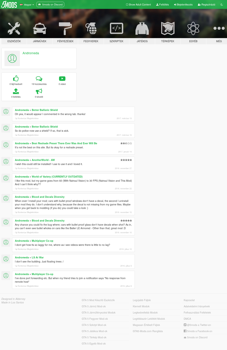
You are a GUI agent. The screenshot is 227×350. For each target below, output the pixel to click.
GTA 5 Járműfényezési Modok (98, 312)
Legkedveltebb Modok (145, 312)
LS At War (38, 257)
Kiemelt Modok (141, 306)
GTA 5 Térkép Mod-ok (94, 337)
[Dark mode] (221, 4)
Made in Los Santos (12, 302)
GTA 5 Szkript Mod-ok (94, 325)
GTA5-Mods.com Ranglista (148, 331)
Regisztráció (208, 4)
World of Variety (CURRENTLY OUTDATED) (57, 176)
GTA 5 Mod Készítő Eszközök (98, 300)
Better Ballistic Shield (45, 110)
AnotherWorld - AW (43, 160)
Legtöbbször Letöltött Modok (149, 318)
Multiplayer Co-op (42, 240)
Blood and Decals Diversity (48, 196)
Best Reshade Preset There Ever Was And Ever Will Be (64, 143)
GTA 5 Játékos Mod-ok (94, 331)
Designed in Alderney (13, 299)
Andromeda (31, 53)
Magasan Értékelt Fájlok (146, 325)
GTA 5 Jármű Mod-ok (94, 306)
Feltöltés (164, 4)
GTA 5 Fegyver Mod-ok (95, 318)
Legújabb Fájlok (142, 300)
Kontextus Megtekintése (28, 118)
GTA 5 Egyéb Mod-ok (94, 343)
